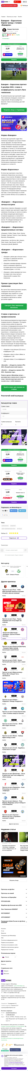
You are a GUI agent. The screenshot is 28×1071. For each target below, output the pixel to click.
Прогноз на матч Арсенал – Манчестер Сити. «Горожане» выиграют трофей (11, 816)
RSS (2, 937)
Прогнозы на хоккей (7, 893)
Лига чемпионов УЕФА (8, 528)
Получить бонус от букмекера (14, 110)
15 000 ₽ (20, 497)
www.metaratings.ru (19, 985)
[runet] (2, 1045)
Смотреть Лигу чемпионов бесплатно (14, 306)
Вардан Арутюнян (13, 29)
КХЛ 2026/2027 (5, 913)
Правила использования (7, 942)
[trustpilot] (5, 1050)
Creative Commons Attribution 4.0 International (12, 1026)
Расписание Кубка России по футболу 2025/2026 (13, 922)
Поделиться (12, 538)
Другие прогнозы (8, 582)
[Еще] (26, 2)
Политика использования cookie (9, 945)
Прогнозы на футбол (7, 889)
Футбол (19, 528)
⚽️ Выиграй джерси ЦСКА (9, 5)
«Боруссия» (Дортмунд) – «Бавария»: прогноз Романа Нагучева (11, 634)
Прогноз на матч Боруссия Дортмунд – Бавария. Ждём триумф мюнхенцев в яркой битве (14, 648)
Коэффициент (5, 413)
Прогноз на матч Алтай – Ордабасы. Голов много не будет (13, 748)
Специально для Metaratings (8, 935)
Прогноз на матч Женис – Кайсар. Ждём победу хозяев (12, 736)
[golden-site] (9, 1045)
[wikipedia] (19, 1045)
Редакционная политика (7, 949)
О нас (2, 931)
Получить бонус (14, 880)
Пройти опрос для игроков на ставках (14, 388)
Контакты (3, 928)
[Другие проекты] (5, 2)
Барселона (5, 525)
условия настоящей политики (16, 1062)
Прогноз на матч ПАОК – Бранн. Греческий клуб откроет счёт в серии (13, 661)
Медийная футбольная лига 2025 (11, 905)
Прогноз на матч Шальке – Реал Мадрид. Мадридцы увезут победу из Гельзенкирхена (14, 802)
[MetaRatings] (6, 980)
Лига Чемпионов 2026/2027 (9, 909)
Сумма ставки (5, 406)
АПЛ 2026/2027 (5, 917)
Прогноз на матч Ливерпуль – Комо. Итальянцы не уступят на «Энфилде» (13, 789)
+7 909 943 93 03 (10, 1014)
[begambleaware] (15, 1050)
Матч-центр (5, 563)
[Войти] (24, 2)
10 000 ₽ (20, 479)
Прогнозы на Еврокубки (8, 897)
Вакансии (3, 933)
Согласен (14, 1068)
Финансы (3, 964)
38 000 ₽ (20, 55)
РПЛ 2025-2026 (5, 901)
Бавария (12, 525)
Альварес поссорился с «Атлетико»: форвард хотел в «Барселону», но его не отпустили (9, 848)
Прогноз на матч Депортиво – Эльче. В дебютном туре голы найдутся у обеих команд (13, 775)
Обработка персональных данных (10, 947)
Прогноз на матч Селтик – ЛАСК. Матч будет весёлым (12, 724)
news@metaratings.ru (11, 1012)
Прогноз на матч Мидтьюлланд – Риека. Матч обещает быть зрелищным (12, 674)
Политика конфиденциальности (9, 940)
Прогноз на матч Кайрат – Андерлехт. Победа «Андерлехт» (12, 700)
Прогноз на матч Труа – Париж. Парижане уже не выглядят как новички (12, 620)
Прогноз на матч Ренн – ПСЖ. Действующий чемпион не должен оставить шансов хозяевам (13, 591)
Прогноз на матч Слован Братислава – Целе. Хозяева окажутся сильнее (14, 712)
